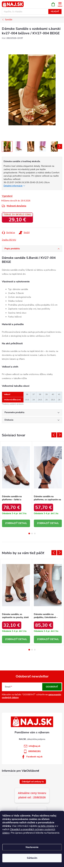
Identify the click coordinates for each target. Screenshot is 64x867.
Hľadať (55, 11)
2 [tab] (32, 533)
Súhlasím (32, 858)
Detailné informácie (13, 185)
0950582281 (34, 751)
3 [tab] (35, 533)
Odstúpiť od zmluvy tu (33, 781)
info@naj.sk (34, 746)
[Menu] (60, 4)
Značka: (9, 240)
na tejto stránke (46, 826)
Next (59, 434)
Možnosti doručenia (16, 205)
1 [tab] (29, 533)
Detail (22, 523)
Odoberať (52, 686)
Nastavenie (32, 847)
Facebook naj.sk (34, 756)
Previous (53, 434)
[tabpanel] (16, 485)
